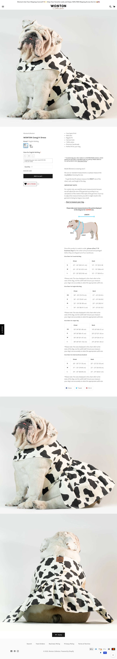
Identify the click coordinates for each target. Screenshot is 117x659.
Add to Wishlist (31, 184)
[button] (2, 329)
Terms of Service (84, 644)
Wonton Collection (54, 651)
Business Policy (82, 161)
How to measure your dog (75, 202)
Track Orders (40, 644)
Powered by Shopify (67, 651)
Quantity (27, 167)
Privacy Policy (69, 644)
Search (29, 644)
